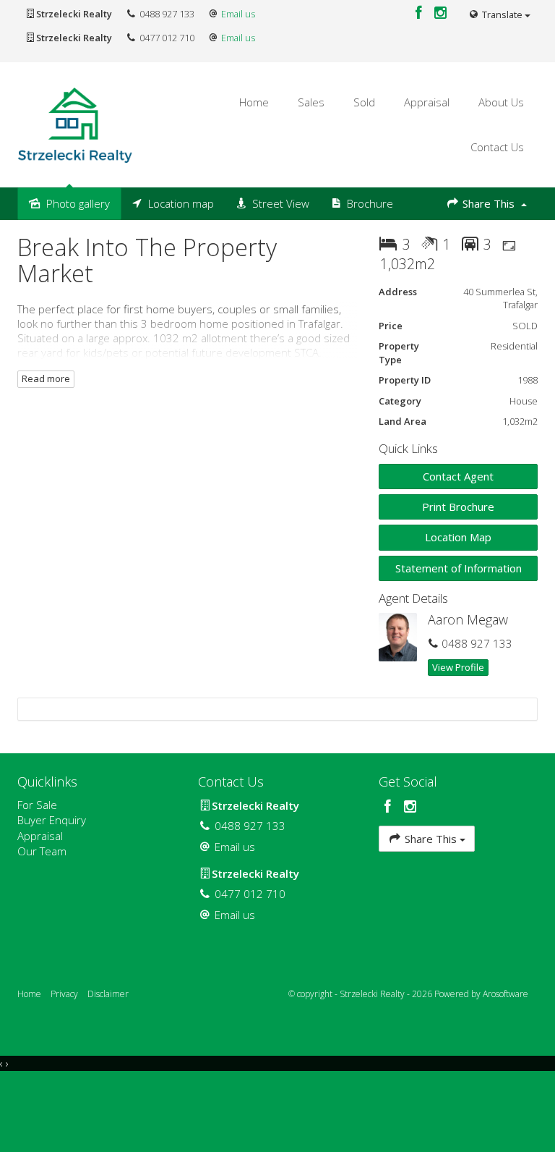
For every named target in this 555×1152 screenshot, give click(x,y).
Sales (311, 102)
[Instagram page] (440, 13)
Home (254, 102)
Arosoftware (505, 994)
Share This (488, 203)
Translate (502, 14)
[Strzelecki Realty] (75, 124)
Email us (238, 13)
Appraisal (426, 102)
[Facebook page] (420, 13)
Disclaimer (108, 994)
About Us (501, 102)
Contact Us (497, 147)
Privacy (64, 994)
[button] (458, 507)
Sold (364, 102)
